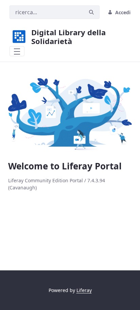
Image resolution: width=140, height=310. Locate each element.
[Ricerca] (91, 12)
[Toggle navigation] (17, 51)
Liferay (84, 290)
